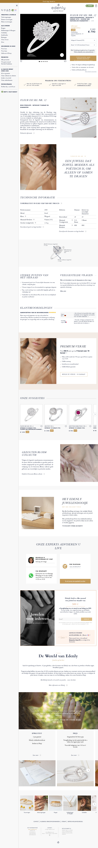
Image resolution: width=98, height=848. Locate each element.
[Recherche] (2, 10)
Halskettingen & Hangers (8, 30)
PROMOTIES (4, 57)
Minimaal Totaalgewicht (66, 221)
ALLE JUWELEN (5, 25)
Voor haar (4, 49)
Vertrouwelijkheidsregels (75, 821)
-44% (73, 30)
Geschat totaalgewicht (27, 223)
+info (87, 624)
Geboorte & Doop (6, 53)
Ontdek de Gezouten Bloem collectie (32, 474)
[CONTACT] (12, 10)
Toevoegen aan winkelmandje (84, 58)
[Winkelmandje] (10, 10)
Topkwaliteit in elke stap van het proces (39, 203)
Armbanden (4, 35)
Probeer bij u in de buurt (8, 87)
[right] (62, 55)
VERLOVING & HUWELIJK (8, 14)
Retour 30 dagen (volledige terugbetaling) (83, 65)
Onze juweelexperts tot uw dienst (84, 84)
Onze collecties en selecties (8, 76)
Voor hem (4, 51)
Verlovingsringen (6, 17)
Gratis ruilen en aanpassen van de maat (83, 67)
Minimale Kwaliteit (26, 220)
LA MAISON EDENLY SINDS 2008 (7, 70)
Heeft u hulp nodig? (10, 92)
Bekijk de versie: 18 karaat (73, 374)
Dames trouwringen (6, 19)
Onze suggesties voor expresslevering (83, 52)
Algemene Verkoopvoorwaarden (50, 821)
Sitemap (64, 821)
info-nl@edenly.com (49, 832)
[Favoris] (5, 10)
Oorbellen (4, 33)
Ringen (3, 28)
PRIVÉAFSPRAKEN (6, 84)
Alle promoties (5, 60)
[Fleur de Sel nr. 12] (43, 37)
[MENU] (17, 6)
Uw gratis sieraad (6, 63)
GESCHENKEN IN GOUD (8, 46)
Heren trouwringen (6, 22)
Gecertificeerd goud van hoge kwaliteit (30, 227)
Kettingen (4, 37)
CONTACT (36, 821)
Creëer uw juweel (6, 78)
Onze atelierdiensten (6, 80)
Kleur (22, 216)
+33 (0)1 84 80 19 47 (49, 829)
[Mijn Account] (7, 10)
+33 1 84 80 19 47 (75, 567)
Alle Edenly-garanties (90, 71)
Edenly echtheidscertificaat (79, 70)
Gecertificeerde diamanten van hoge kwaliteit (71, 232)
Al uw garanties (5, 73)
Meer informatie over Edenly (57, 685)
